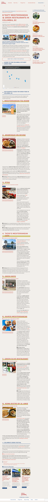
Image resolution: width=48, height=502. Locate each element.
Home (3, 11)
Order (12, 150)
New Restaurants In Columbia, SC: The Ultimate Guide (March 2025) (26, 479)
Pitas (7, 182)
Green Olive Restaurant (16, 359)
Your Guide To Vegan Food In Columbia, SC (10, 464)
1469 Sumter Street (6, 278)
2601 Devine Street (6, 103)
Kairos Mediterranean (16, 316)
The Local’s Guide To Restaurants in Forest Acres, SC (6, 478)
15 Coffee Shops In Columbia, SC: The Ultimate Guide (39, 63)
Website (4, 116)
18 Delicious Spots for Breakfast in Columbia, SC (38, 36)
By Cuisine (5, 462)
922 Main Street (6, 361)
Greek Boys (10, 276)
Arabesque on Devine (15, 135)
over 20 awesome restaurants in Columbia (18, 50)
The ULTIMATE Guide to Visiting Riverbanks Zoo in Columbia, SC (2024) (39, 49)
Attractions (35, 46)
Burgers (4, 186)
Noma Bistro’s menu (21, 418)
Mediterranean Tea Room (16, 101)
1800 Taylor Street (6, 184)
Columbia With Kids (31, 2)
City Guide (10, 2)
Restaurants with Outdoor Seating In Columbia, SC (15, 480)
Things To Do (22, 2)
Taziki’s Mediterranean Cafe (16, 234)
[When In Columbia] (3, 2)
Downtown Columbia (14, 184)
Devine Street (13, 103)
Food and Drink (41, 2)
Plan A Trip (15, 2)
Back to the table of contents (8, 454)
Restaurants (13, 11)
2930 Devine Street (6, 137)
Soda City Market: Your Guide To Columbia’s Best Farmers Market (14, 463)
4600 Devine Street (6, 318)
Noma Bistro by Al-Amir (16, 404)
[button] (44, 5)
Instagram (8, 150)
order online (22, 244)
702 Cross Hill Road (6, 238)
